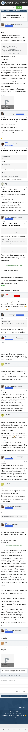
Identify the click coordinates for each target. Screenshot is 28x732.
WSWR (6, 642)
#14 (26, 511)
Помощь (17, 715)
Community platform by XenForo (14, 717)
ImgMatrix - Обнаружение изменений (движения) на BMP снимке (14, 688)
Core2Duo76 (7, 363)
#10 (26, 390)
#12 (26, 461)
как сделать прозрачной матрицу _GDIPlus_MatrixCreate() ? (13, 691)
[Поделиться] (25, 29)
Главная (22, 715)
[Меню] (1, 7)
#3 (26, 148)
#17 (26, 647)
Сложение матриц (10, 45)
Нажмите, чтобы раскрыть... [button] (14, 53)
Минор (7, 124)
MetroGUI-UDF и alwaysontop (6, 683)
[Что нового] (24, 7)
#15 (26, 529)
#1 (26, 28)
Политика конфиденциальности (8, 715)
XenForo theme (12, 718)
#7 (26, 318)
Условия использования (17, 713)
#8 (26, 342)
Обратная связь (8, 713)
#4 (26, 187)
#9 (26, 367)
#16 (26, 635)
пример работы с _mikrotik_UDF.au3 (8, 680)
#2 (26, 117)
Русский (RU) (16, 711)
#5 (26, 221)
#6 (26, 299)
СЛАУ (17, 466)
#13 (26, 488)
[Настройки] (10, 712)
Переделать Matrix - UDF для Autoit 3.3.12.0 (9, 686)
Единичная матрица (12, 47)
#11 (26, 418)
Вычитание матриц (11, 46)
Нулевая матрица (12, 49)
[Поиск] (26, 7)
